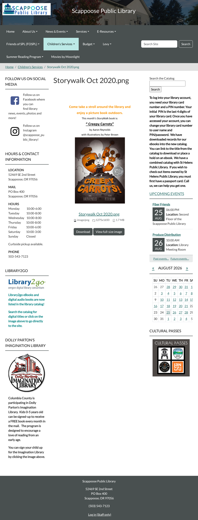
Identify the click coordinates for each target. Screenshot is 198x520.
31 (186, 287)
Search (185, 44)
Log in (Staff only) (99, 514)
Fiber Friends (161, 204)
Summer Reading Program (23, 56)
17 (162, 306)
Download (83, 231)
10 (162, 299)
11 (168, 299)
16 (155, 306)
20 (180, 306)
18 (168, 306)
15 (191, 299)
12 (174, 299)
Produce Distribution (167, 234)
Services (81, 31)
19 (174, 306)
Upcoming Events (166, 193)
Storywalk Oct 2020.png (99, 214)
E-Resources (105, 31)
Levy (106, 44)
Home (10, 31)
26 (174, 312)
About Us (28, 31)
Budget (87, 44)
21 (186, 306)
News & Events (56, 31)
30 (180, 287)
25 (168, 312)
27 (180, 312)
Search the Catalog (161, 78)
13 (180, 299)
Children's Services (59, 44)
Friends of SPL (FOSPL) (21, 44)
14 (186, 299)
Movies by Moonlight (65, 56)
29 (174, 287)
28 (168, 287)
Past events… (161, 258)
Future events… (180, 258)
